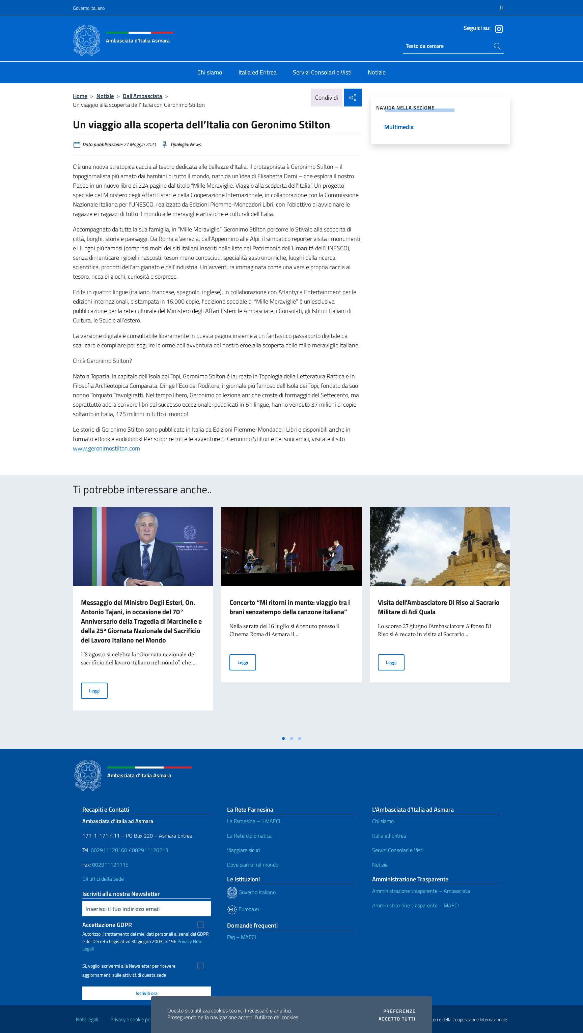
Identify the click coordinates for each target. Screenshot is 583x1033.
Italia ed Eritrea (389, 836)
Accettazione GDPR (107, 924)
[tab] (283, 738)
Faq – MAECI (241, 937)
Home (80, 96)
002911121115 (110, 864)
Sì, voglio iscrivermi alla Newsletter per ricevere (128, 966)
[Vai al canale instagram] (497, 28)
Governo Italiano (89, 7)
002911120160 (109, 850)
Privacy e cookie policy (133, 1019)
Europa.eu (248, 909)
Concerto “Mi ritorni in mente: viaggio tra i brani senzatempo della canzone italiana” (289, 607)
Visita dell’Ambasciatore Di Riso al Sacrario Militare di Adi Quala (439, 607)
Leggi (98, 690)
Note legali (87, 1019)
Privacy (184, 941)
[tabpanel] (143, 619)
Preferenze (399, 1011)
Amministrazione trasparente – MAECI (415, 905)
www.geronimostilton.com (106, 448)
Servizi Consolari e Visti (397, 850)
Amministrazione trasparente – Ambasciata (421, 891)
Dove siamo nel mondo (252, 864)
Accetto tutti (397, 1018)
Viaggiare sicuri (243, 850)
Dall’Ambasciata (142, 96)
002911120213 (150, 850)
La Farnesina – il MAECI (253, 821)
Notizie (105, 96)
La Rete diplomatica (249, 836)
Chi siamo (383, 821)
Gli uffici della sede (103, 879)
